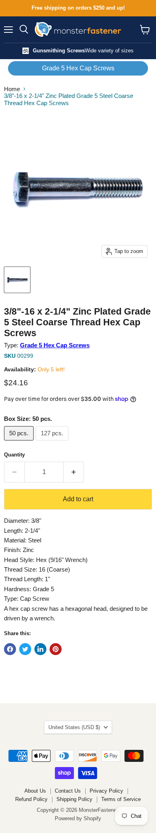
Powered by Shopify (78, 818)
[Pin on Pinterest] (56, 649)
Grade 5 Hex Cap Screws (78, 68)
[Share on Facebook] (10, 649)
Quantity (14, 455)
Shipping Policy (74, 799)
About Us (35, 791)
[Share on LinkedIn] (40, 649)
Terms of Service (121, 799)
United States (74, 727)
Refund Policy (31, 799)
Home (12, 89)
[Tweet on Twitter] (25, 649)
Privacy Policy (106, 791)
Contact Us (68, 791)
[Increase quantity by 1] (74, 472)
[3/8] (17, 280)
